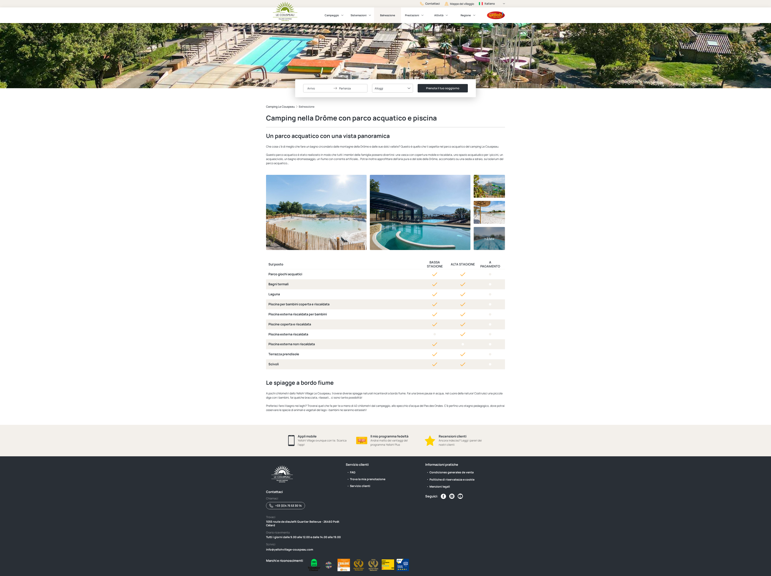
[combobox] (392, 88)
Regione (466, 15)
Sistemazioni (358, 15)
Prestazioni (412, 15)
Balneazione (387, 15)
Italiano (489, 3)
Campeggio (332, 15)
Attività (438, 15)
